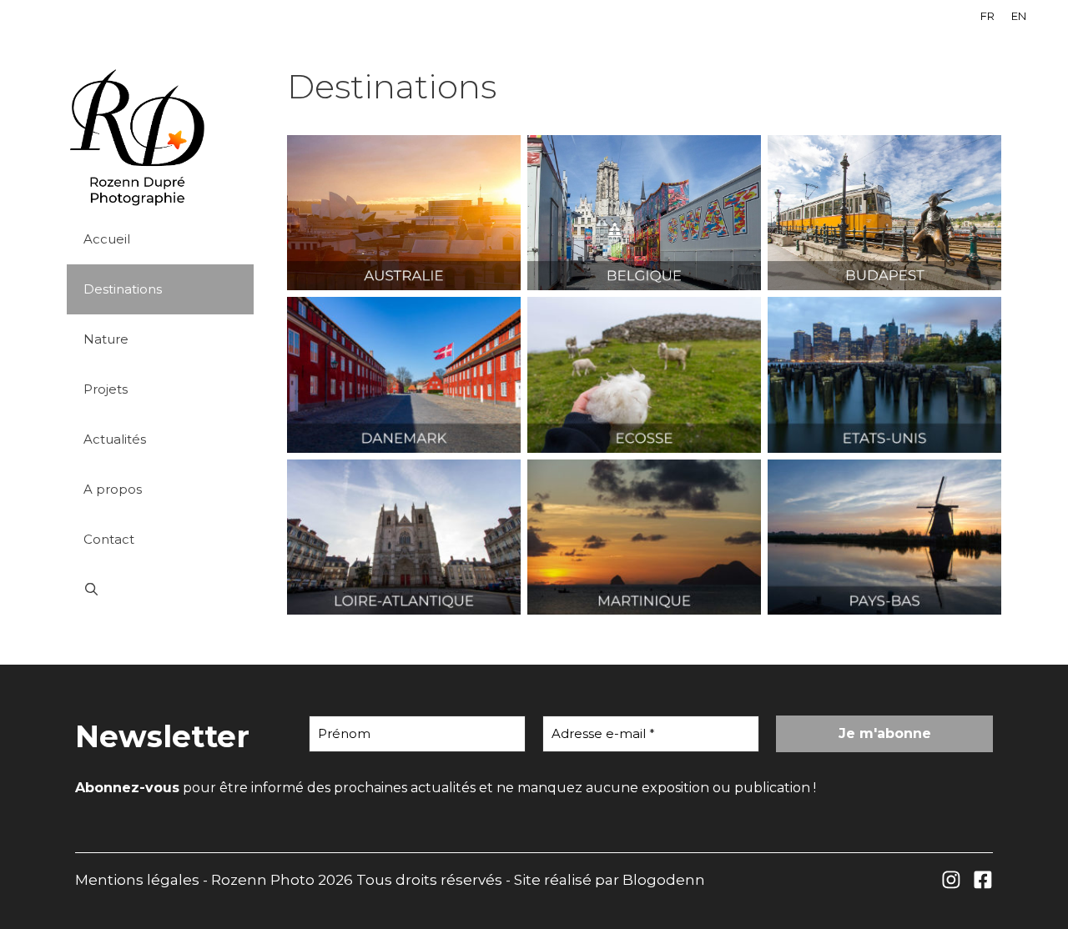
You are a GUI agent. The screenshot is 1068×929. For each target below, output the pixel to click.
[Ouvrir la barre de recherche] (160, 590)
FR (987, 16)
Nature (105, 339)
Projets (105, 389)
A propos (112, 489)
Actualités (114, 439)
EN (1018, 16)
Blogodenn (663, 879)
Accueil (106, 239)
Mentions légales (137, 879)
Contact (108, 539)
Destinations (122, 289)
